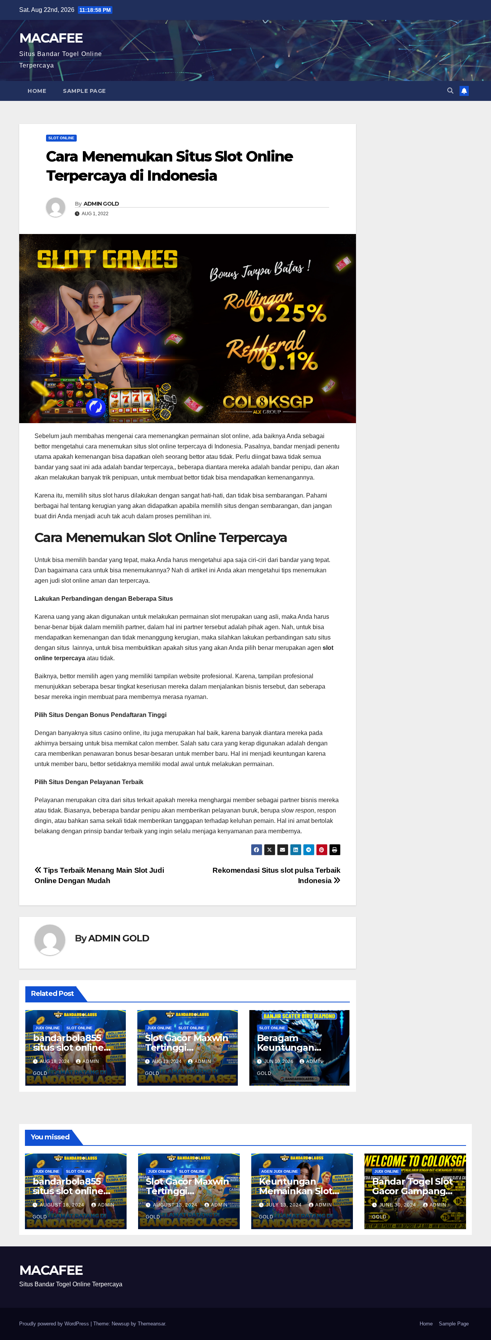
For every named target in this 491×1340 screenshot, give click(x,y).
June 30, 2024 (398, 1205)
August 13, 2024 (176, 1205)
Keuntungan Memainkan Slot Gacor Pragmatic (296, 1191)
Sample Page (84, 90)
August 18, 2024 (63, 1205)
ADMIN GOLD (101, 203)
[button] (450, 90)
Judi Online (47, 1028)
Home (37, 90)
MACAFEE (50, 38)
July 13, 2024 (284, 1205)
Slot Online (61, 138)
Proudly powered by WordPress (55, 1324)
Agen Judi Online (279, 1171)
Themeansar (151, 1324)
